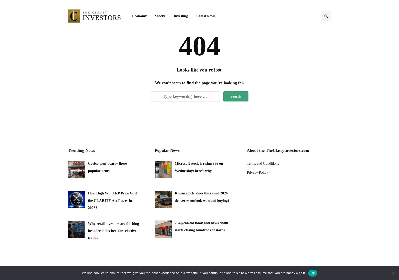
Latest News (205, 16)
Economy (139, 16)
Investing (181, 16)
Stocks (160, 16)
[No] (393, 273)
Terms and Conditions (263, 163)
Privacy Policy (257, 172)
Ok (313, 273)
